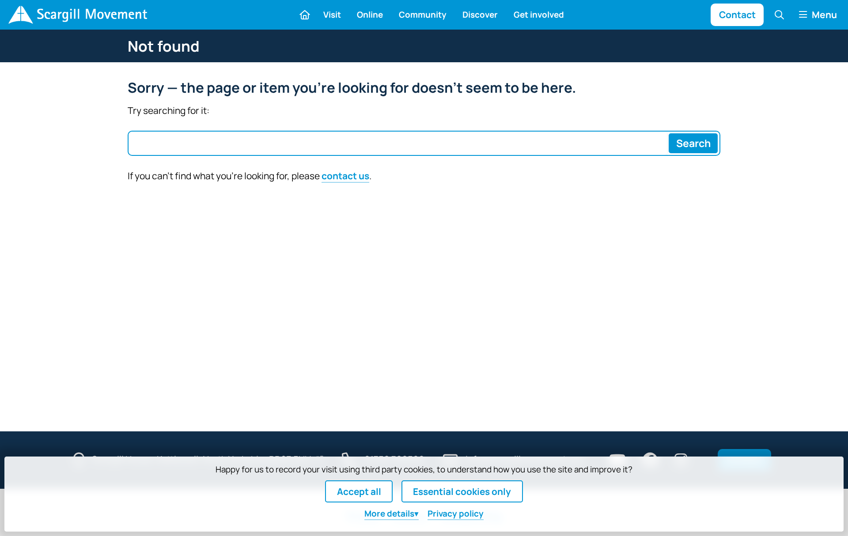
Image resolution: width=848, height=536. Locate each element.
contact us (345, 176)
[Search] (779, 15)
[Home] (77, 15)
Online (370, 14)
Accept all (359, 491)
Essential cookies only (462, 491)
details (389, 513)
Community (423, 14)
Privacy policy (456, 513)
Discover (480, 14)
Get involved (539, 14)
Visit (332, 14)
